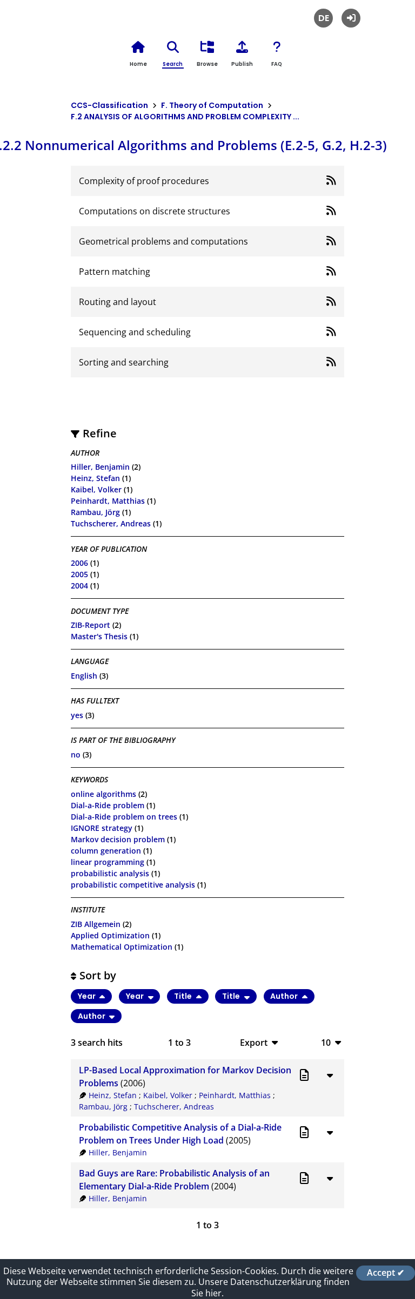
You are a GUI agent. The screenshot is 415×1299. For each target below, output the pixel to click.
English (84, 676)
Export (253, 1042)
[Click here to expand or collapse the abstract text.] (329, 1075)
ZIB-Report (90, 625)
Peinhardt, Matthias (108, 501)
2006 (79, 563)
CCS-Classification (109, 105)
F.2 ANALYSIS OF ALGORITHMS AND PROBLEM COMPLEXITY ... (185, 116)
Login (351, 18)
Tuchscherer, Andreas (111, 523)
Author (284, 996)
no (76, 754)
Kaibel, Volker (96, 489)
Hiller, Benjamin (100, 467)
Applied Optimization (110, 935)
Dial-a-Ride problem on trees (124, 816)
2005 (79, 574)
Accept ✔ (385, 1273)
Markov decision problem (118, 839)
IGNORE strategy (101, 828)
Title (183, 996)
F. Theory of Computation (212, 105)
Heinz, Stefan (95, 478)
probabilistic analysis (110, 873)
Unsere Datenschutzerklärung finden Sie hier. (270, 1287)
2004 (79, 585)
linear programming (107, 862)
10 (326, 1042)
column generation (106, 850)
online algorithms (103, 794)
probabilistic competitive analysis (133, 884)
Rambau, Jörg (95, 512)
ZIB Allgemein (96, 924)
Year (87, 996)
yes (77, 715)
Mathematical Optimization (121, 947)
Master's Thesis (99, 636)
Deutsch (323, 18)
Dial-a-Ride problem (107, 805)
